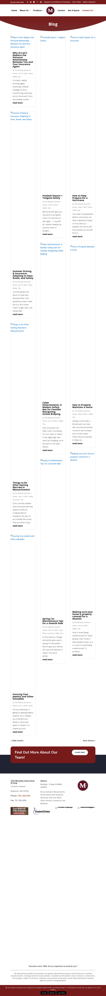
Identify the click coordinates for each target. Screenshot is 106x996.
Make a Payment (89, 2)
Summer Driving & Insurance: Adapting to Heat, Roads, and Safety (23, 274)
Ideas (31, 73)
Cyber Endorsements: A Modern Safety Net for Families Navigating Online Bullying (52, 408)
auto (61, 630)
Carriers (61, 11)
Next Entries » (89, 740)
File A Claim (76, 2)
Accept (44, 993)
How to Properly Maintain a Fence (82, 406)
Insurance (16, 500)
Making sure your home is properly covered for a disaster (82, 615)
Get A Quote (73, 11)
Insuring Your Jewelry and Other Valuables (23, 696)
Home (14, 11)
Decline (52, 993)
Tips (19, 77)
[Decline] (103, 990)
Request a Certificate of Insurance (57, 2)
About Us (24, 11)
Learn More (80, 752)
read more (18, 102)
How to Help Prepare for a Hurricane (80, 198)
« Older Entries (17, 740)
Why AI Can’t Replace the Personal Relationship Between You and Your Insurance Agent (23, 59)
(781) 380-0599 (18, 2)
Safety (15, 77)
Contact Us (87, 11)
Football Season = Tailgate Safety (52, 196)
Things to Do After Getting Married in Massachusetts (21, 486)
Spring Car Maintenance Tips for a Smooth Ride (52, 621)
